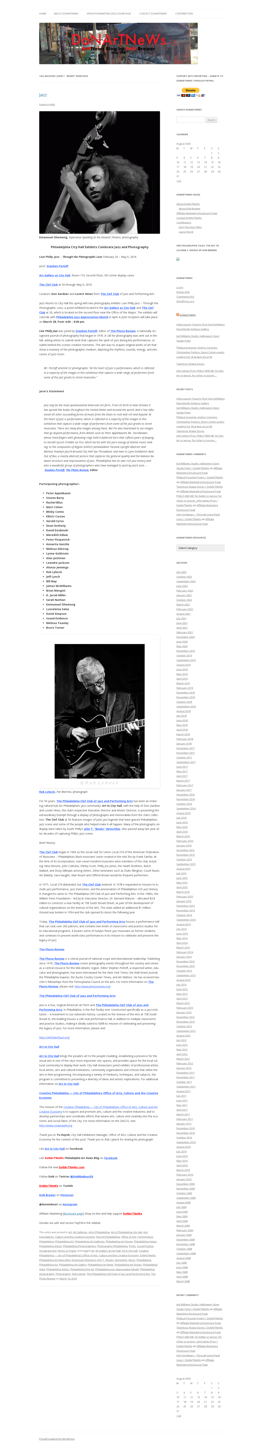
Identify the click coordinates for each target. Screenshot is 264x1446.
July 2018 (181, 715)
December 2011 (185, 1072)
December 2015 (185, 850)
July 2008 (181, 1262)
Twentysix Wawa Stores (190, 364)
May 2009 (181, 1216)
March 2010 (183, 1170)
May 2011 (181, 1105)
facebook (111, 1158)
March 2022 (183, 604)
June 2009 (182, 1211)
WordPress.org (185, 301)
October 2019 (184, 655)
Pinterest (67, 1195)
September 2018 (186, 706)
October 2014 (184, 915)
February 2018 (184, 739)
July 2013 (181, 984)
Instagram (70, 1204)
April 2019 (182, 678)
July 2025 (181, 572)
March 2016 (183, 836)
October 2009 (184, 1193)
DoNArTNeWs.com (71, 1167)
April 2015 (182, 887)
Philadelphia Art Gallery (73, 1264)
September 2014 (186, 919)
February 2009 (184, 1230)
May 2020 (181, 646)
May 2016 (181, 827)
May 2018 (181, 725)
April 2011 (182, 1109)
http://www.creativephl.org (55, 1125)
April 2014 (182, 943)
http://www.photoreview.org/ (93, 986)
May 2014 (181, 938)
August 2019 (183, 665)
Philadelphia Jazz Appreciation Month (82, 317)
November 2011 (185, 1077)
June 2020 (182, 641)
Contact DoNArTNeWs (153, 13)
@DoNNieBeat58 (81, 1176)
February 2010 (184, 1174)
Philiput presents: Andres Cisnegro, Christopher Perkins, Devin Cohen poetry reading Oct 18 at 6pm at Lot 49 (200, 352)
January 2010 (184, 1179)
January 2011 (184, 1123)
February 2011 (184, 1119)
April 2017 (182, 776)
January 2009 (184, 1235)
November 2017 (185, 753)
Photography (63, 1274)
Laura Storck (186, 231)
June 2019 (182, 669)
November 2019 (185, 651)
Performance (145, 1237)
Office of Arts (128, 1237)
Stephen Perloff (57, 266)
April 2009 (182, 1221)
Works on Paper (67, 1250)
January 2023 (184, 595)
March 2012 (183, 1059)
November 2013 (185, 966)
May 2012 (181, 1049)
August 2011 (183, 1091)
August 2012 (183, 1035)
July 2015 (181, 873)
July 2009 (181, 1207)
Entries (183, 292)
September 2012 (186, 1031)
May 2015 (181, 882)
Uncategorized (47, 1250)
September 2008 (186, 1253)
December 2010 (185, 1128)
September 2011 (186, 1086)
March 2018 (183, 734)
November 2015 (185, 855)
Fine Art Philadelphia (108, 1237)
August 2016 (183, 813)
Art (70, 1232)
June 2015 (182, 878)
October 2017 (184, 757)
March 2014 (183, 947)
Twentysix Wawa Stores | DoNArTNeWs (199, 486)
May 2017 (181, 771)
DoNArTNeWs (132, 1213)
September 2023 (186, 581)
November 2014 (185, 910)
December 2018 (185, 692)
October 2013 (184, 970)
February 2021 (184, 632)
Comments (185, 296)
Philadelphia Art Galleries (90, 1241)
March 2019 (183, 683)
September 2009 (186, 1198)
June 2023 (182, 586)
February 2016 (184, 841)
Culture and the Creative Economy (75, 1237)
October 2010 (184, 1137)
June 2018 (182, 720)
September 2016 (186, 808)
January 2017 (184, 790)
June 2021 (182, 623)
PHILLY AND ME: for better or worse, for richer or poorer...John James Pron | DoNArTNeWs (199, 500)
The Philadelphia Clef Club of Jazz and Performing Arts (94, 801)
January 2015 (184, 901)
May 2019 (181, 674)
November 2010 (185, 1133)
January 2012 (184, 1068)
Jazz (43, 95)
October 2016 (184, 804)
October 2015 (184, 859)
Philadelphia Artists (145, 1241)
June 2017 (182, 766)
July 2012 (181, 1040)
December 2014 (185, 906)
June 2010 (182, 1156)
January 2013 (184, 1012)
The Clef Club (48, 284)
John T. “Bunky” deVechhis (102, 829)
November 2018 (185, 697)
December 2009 (185, 1184)
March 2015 (183, 892)
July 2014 (181, 929)
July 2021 (181, 618)
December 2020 (185, 637)
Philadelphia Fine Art (82, 1269)
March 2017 (183, 780)
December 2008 (185, 1239)
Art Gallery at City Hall (54, 275)
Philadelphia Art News (100, 1264)
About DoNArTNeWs (66, 13)
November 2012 (185, 1021)
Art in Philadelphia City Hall (126, 1232)
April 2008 (182, 1276)
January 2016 (184, 845)
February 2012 (184, 1063)
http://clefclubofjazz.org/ (54, 1037)
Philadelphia (46, 1241)
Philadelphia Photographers (79, 1246)
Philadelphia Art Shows (119, 1241)
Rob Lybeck (47, 792)
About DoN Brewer (189, 208)
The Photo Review (122, 331)
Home (42, 13)
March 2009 (183, 1225)
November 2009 (185, 1188)
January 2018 (184, 743)
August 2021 (183, 614)
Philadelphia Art (64, 1241)
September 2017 (186, 762)
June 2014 (182, 933)
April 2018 (182, 729)
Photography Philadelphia (112, 1246)
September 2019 (186, 660)
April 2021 (182, 627)
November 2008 (185, 1244)
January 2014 (184, 957)
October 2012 (184, 1026)
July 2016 (181, 817)
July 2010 (181, 1151)
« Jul (178, 181)
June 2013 (182, 989)
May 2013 (181, 994)
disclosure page (73, 1213)
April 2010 (182, 1165)
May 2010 (181, 1160)
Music (132, 1260)
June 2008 (182, 1267)
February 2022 (184, 609)
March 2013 (183, 1003)
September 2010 (186, 1142)
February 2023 (184, 590)
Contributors (184, 13)
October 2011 (184, 1082)
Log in (179, 287)
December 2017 (185, 748)
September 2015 (186, 864)
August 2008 (183, 1258)
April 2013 (182, 998)
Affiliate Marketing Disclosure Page (109, 13)
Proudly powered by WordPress (56, 1439)
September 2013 (186, 975)
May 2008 (181, 1272)
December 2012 (185, 1017)
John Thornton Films (190, 227)
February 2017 (184, 785)
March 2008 (183, 1281)
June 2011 (182, 1100)
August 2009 (183, 1202)
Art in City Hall (49, 1047)
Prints (132, 1246)
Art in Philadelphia (99, 1232)
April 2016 (182, 831)
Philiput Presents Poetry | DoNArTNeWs (199, 477)
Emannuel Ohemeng (84, 1260)
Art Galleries (80, 1232)
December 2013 (185, 961)
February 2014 (184, 952)
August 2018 (183, 711)
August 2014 (183, 924)
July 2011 (181, 1096)
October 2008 (184, 1249)
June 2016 (182, 822)
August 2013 (183, 980)
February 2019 (184, 688)
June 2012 (182, 1045)
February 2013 (184, 1008)
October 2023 (184, 576)
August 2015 (183, 868)
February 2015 (184, 896)
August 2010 (183, 1147)
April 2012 (182, 1054)
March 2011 (183, 1114)
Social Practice (145, 1246)
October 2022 (184, 600)
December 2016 (185, 794)
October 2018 (184, 702)
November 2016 (185, 799)
